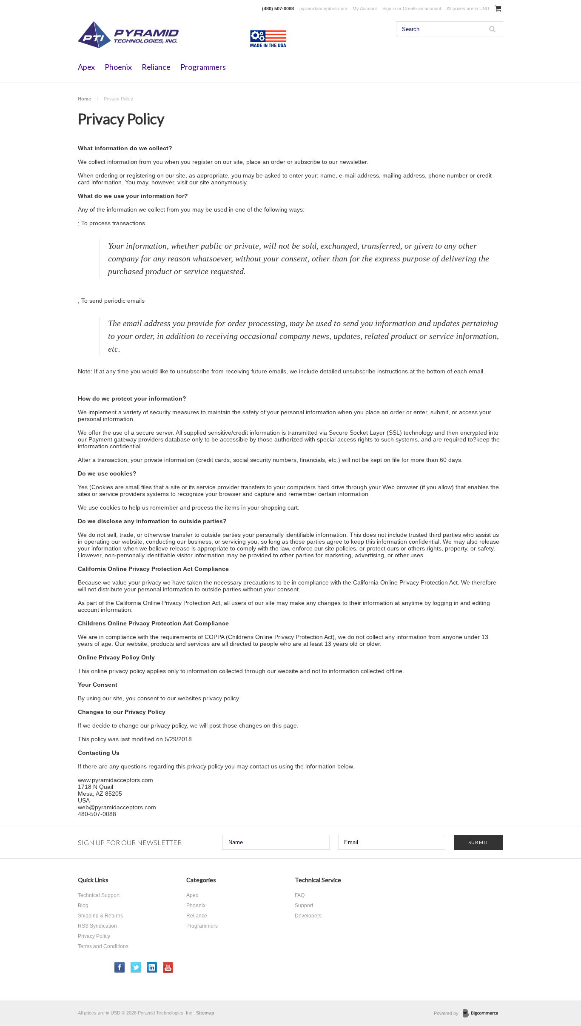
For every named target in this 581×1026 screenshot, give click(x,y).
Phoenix (118, 67)
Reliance (156, 67)
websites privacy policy (208, 698)
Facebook (119, 967)
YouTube (168, 967)
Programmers (203, 67)
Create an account (422, 8)
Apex (86, 67)
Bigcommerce (483, 1013)
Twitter (136, 967)
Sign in (389, 8)
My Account (365, 8)
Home (84, 98)
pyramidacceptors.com (323, 8)
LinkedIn (152, 967)
